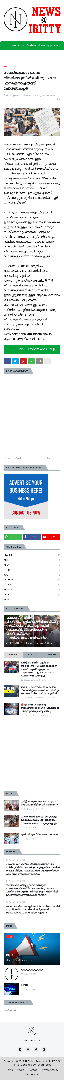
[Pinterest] (23, 361)
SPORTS (32, 589)
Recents (32, 654)
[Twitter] (15, 361)
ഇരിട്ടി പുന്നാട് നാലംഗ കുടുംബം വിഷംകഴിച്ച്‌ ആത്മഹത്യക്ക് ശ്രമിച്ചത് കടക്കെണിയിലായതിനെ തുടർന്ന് (40, 690)
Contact (33, 1070)
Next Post (53, 458)
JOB (32, 575)
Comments (51, 654)
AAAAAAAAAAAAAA (32, 969)
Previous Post (13, 458)
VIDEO (32, 599)
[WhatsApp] (31, 361)
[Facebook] (7, 361)
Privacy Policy (50, 1070)
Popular (13, 654)
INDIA (32, 560)
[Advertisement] (32, 754)
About (20, 1070)
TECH (32, 594)
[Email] (39, 361)
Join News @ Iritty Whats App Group (36, 45)
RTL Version (32, 1074)
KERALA (32, 584)
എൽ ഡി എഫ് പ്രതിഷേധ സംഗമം (39, 834)
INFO (32, 565)
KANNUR (32, 579)
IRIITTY (32, 570)
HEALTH (32, 555)
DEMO (24, 985)
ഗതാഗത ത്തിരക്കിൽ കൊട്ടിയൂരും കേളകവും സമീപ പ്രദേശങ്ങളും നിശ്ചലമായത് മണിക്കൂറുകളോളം (39, 820)
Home (7, 66)
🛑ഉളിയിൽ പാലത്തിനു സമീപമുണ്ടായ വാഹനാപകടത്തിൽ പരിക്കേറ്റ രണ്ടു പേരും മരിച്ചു (40, 708)
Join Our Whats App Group (36, 349)
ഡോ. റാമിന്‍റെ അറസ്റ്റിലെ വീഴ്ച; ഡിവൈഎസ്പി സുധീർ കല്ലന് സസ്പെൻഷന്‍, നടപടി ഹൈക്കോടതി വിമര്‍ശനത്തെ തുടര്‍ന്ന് (33, 909)
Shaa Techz (44, 1064)
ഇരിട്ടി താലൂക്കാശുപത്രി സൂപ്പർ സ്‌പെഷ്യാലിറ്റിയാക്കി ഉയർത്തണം (39, 803)
